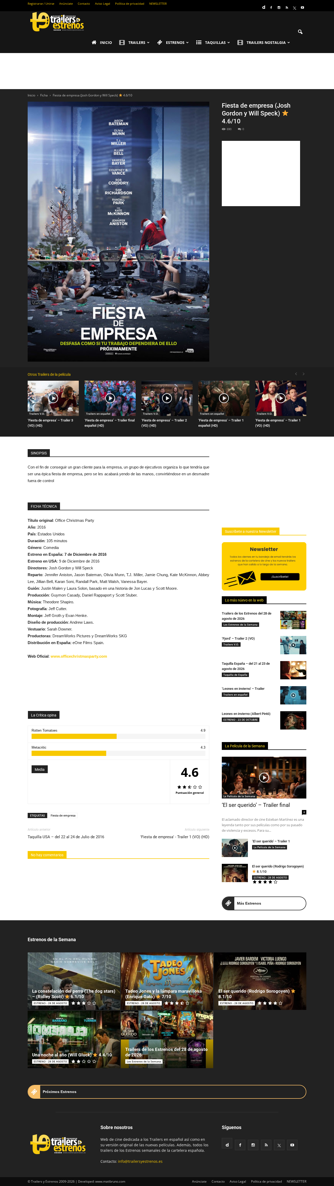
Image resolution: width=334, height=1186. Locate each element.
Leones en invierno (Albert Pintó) (246, 714)
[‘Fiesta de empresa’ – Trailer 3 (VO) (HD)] (53, 398)
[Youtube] (302, 7)
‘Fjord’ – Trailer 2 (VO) (238, 638)
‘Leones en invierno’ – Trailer (243, 689)
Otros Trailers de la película (49, 374)
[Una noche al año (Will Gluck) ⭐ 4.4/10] (74, 1039)
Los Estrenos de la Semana (240, 624)
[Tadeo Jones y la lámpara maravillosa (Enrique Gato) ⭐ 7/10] (167, 981)
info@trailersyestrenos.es (140, 1161)
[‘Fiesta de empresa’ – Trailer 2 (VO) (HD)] (167, 398)
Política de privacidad (129, 3)
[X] (295, 7)
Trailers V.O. (37, 413)
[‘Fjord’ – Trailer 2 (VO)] (293, 645)
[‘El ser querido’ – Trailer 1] (235, 848)
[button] (300, 32)
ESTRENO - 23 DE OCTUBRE (240, 719)
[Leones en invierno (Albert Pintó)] (293, 720)
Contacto (84, 3)
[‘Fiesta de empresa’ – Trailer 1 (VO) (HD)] (280, 398)
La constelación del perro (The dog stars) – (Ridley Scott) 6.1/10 (73, 993)
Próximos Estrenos (59, 1092)
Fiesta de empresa (63, 815)
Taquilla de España (235, 674)
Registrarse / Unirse (41, 3)
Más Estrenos (249, 903)
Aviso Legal (102, 3)
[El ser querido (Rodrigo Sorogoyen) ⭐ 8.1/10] (235, 873)
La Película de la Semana (245, 746)
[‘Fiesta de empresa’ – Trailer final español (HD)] (110, 398)
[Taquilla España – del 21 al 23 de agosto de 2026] (293, 670)
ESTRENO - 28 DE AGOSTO (270, 877)
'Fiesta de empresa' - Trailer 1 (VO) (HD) (174, 837)
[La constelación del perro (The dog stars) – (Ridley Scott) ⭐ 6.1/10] (74, 981)
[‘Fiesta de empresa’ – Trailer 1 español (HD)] (223, 398)
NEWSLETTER (158, 3)
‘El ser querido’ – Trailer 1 (271, 841)
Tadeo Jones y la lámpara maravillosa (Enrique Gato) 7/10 (163, 993)
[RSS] (287, 7)
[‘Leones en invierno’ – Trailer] (293, 695)
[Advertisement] (167, 71)
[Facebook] (271, 7)
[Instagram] (279, 7)
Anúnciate (66, 3)
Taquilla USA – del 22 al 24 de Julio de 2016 (66, 837)
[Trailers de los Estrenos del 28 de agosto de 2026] (293, 620)
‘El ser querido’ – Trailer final (256, 805)
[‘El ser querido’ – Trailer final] (264, 778)
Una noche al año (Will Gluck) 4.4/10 (72, 1054)
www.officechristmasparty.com (79, 656)
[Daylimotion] (263, 5)
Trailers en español (98, 413)
